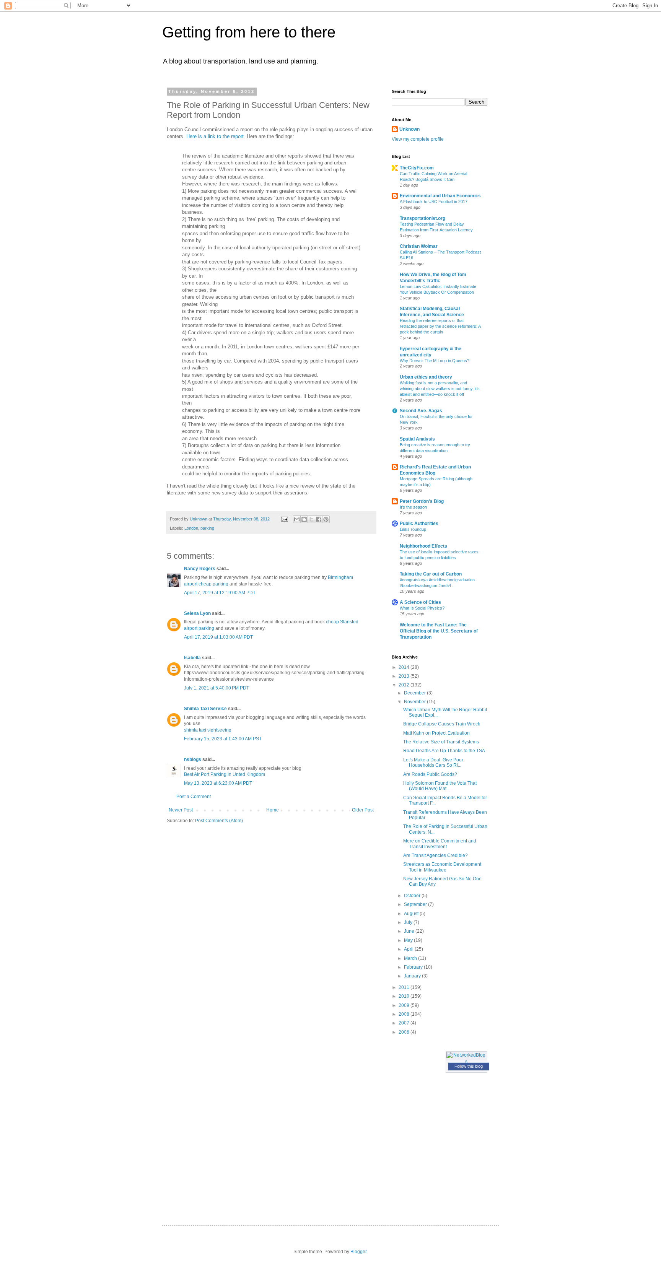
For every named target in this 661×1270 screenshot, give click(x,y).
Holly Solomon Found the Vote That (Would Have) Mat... (440, 786)
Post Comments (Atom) (219, 820)
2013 (404, 676)
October (413, 895)
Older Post (363, 810)
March (411, 958)
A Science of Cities (420, 602)
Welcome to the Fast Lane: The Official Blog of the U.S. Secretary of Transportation (439, 631)
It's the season (413, 507)
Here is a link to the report (215, 136)
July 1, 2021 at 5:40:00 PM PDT (216, 688)
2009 (404, 1005)
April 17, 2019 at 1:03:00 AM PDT (218, 637)
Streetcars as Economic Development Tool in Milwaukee (442, 867)
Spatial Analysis (417, 439)
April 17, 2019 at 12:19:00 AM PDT (220, 592)
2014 (404, 667)
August (412, 913)
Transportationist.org (422, 218)
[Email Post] (284, 519)
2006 (404, 1032)
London (191, 528)
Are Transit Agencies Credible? (435, 855)
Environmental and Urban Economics (440, 195)
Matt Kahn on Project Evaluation (436, 733)
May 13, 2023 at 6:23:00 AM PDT (218, 783)
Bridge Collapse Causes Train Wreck (441, 724)
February (414, 967)
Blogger (358, 1251)
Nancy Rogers (199, 568)
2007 (404, 1023)
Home (272, 810)
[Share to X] (311, 519)
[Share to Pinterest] (326, 519)
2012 (404, 685)
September (416, 904)
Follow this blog (468, 1066)
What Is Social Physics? (422, 608)
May (409, 940)
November (415, 701)
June (409, 931)
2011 (404, 987)
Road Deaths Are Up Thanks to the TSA (444, 750)
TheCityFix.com (417, 168)
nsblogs (192, 759)
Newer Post (181, 810)
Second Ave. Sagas (421, 410)
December (415, 693)
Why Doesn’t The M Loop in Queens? (434, 360)
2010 (404, 996)
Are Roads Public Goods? (430, 774)
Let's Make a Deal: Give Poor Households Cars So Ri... (433, 762)
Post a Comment (193, 796)
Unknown (409, 129)
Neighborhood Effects (423, 546)
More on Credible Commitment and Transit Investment (439, 843)
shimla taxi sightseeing (207, 730)
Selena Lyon (197, 613)
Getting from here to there (248, 32)
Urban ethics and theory (426, 377)
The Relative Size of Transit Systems (441, 742)
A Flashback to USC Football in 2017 (433, 201)
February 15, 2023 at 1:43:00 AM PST (223, 739)
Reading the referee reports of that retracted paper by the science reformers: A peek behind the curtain (440, 326)
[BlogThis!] (304, 519)
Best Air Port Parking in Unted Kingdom (224, 774)
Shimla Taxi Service (205, 708)
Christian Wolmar (419, 246)
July (409, 922)
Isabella (192, 657)
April (409, 949)
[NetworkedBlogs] (466, 1061)
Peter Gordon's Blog (422, 501)
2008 (404, 1014)
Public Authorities (419, 523)
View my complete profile (418, 139)
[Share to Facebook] (318, 519)
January (413, 976)
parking (207, 528)
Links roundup (413, 529)
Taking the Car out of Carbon (431, 574)
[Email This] (297, 519)
